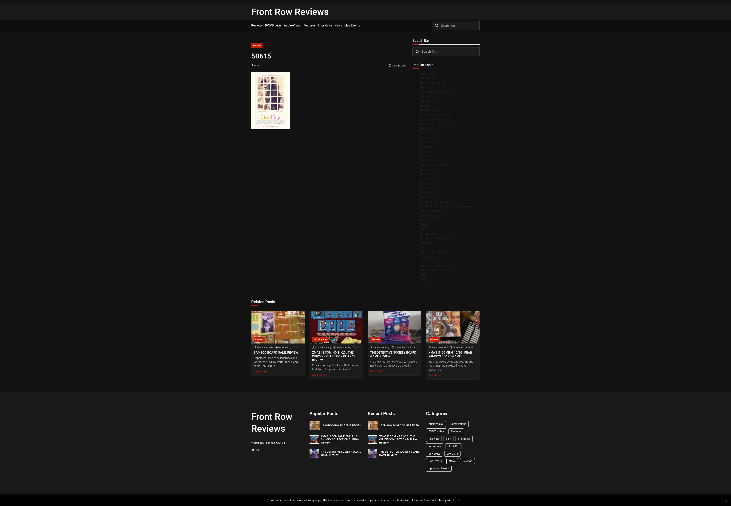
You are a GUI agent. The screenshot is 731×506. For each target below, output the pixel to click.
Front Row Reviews (290, 11)
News (424, 225)
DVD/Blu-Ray (428, 110)
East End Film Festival (435, 115)
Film (423, 151)
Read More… (261, 371)
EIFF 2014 (427, 133)
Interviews (427, 170)
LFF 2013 (426, 183)
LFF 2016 (426, 193)
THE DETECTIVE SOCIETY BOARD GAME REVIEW (393, 354)
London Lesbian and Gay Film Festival (446, 206)
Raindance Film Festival (436, 238)
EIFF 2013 (427, 129)
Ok (458, 500)
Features (426, 142)
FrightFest (427, 161)
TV (422, 261)
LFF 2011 (426, 174)
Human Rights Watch (434, 165)
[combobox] (456, 25)
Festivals (426, 147)
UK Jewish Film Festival (436, 266)
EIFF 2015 (427, 138)
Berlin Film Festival (433, 83)
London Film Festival (434, 202)
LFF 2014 (426, 188)
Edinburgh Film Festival (436, 119)
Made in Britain (430, 211)
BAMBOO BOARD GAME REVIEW (276, 352)
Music (424, 220)
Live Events (428, 197)
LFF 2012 (426, 179)
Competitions (429, 101)
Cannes (425, 96)
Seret (424, 247)
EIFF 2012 (427, 124)
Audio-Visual (428, 74)
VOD (423, 279)
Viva (423, 275)
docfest (425, 106)
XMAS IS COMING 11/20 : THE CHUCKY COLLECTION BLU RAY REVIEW (333, 356)
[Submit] (436, 25)
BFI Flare (426, 87)
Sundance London (432, 252)
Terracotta (427, 257)
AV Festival (427, 78)
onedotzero (428, 234)
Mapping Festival (432, 215)
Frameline (427, 156)
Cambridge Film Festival (436, 92)
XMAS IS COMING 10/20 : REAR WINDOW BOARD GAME (450, 354)
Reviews (257, 45)
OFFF (423, 229)
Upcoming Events (432, 270)
